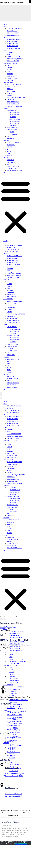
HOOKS (9, 70)
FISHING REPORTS (13, 166)
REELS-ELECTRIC (12, 46)
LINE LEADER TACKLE (10, 63)
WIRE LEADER (11, 80)
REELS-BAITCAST (12, 44)
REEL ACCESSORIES (13, 104)
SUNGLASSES (11, 138)
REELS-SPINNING (12, 42)
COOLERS (10, 89)
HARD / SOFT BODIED (14, 57)
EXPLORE (6, 158)
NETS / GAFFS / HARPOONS (16, 98)
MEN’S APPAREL (12, 110)
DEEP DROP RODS (13, 33)
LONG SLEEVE (14, 115)
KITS (4, 173)
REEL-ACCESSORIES (13, 48)
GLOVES (9, 93)
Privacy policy (22, 844)
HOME (5, 24)
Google (21, 815)
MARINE (9, 95)
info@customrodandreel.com (11, 806)
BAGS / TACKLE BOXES (14, 85)
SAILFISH (9, 151)
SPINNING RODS (12, 31)
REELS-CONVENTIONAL (14, 39)
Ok (16, 844)
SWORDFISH (11, 145)
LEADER (9, 67)
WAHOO (9, 156)
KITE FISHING (11, 76)
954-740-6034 (6, 801)
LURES (5, 50)
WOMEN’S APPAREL (13, 119)
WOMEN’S (13, 134)
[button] (15, 206)
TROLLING (10, 52)
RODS (5, 27)
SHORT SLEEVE (15, 113)
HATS (8, 136)
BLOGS (9, 164)
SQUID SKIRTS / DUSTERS (15, 59)
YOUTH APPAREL (12, 128)
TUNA (9, 153)
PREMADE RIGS (12, 78)
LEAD (8, 72)
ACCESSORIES (8, 82)
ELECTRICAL (11, 100)
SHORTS (13, 117)
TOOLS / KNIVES (12, 87)
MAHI (8, 149)
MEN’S (12, 132)
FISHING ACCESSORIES (14, 106)
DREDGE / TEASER (13, 61)
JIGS (8, 54)
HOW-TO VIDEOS (12, 162)
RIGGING (10, 74)
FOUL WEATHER (12, 130)
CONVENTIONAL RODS (14, 29)
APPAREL (6, 108)
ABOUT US (10, 160)
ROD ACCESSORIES (13, 35)
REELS (5, 37)
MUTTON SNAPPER (13, 143)
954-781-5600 (6, 781)
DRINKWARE (11, 91)
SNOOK (9, 147)
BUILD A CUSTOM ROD (14, 171)
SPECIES (6, 141)
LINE (8, 65)
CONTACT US (11, 168)
